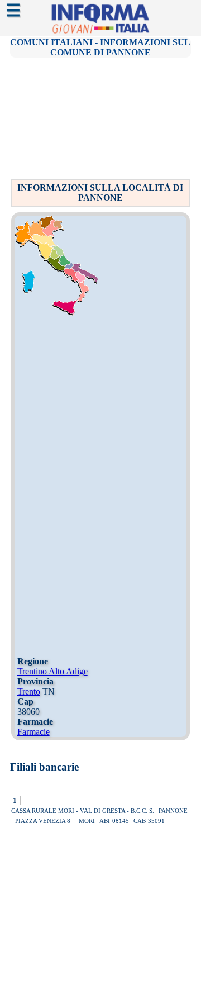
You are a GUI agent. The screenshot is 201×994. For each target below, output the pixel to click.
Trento (28, 691)
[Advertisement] (102, 117)
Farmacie (33, 731)
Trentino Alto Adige (52, 671)
